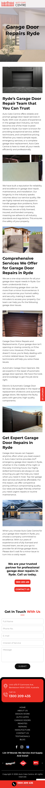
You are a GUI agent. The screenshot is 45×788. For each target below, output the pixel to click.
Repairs (22, 726)
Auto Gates (22, 717)
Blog (22, 739)
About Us (23, 710)
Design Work (22, 714)
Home (23, 707)
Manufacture (22, 730)
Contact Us (43, 394)
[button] (3, 763)
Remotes (22, 723)
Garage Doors (22, 720)
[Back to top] (40, 784)
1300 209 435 (22, 582)
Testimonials (22, 736)
